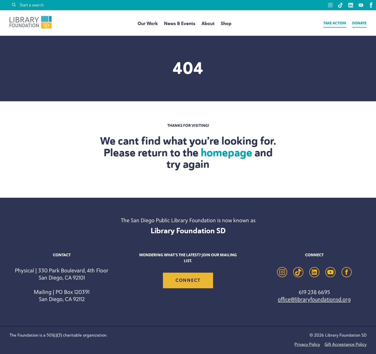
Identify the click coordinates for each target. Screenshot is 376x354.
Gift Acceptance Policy (346, 344)
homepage (226, 153)
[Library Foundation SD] (30, 27)
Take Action (334, 23)
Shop (226, 23)
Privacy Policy (307, 344)
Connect (188, 280)
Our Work (148, 23)
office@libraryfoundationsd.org (314, 299)
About (208, 23)
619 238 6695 (314, 292)
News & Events (179, 23)
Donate (359, 23)
